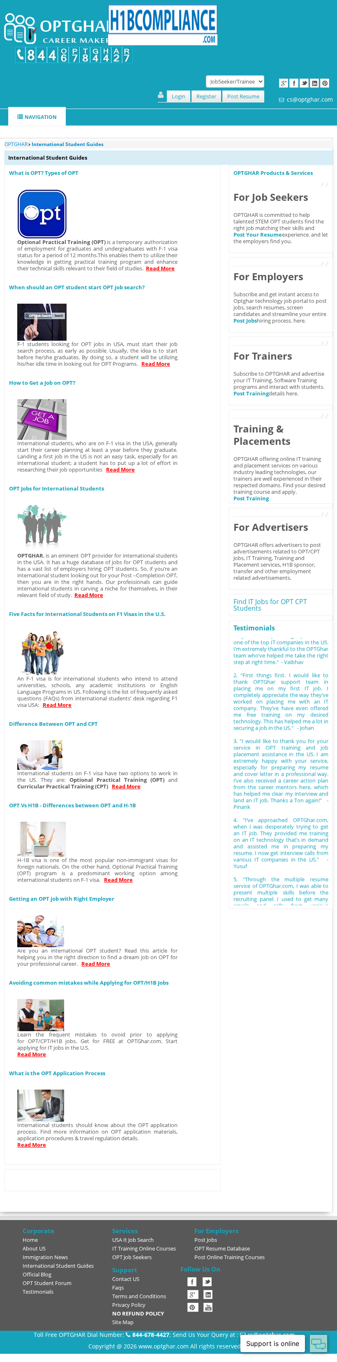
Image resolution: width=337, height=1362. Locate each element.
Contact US (125, 1279)
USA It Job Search (133, 1239)
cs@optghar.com (310, 99)
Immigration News (45, 1257)
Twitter (304, 83)
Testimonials (38, 1291)
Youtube (208, 1307)
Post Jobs (205, 1239)
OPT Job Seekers (132, 1257)
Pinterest (325, 83)
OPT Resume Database (222, 1248)
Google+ (283, 83)
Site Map (123, 1322)
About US (34, 1248)
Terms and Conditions (139, 1296)
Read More (160, 268)
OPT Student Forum (47, 1283)
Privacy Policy (128, 1305)
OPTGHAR (16, 144)
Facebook (294, 83)
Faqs (118, 1287)
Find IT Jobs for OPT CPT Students (270, 605)
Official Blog (37, 1274)
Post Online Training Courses (229, 1257)
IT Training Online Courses (144, 1248)
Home (30, 1239)
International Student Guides (58, 1265)
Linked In (314, 83)
